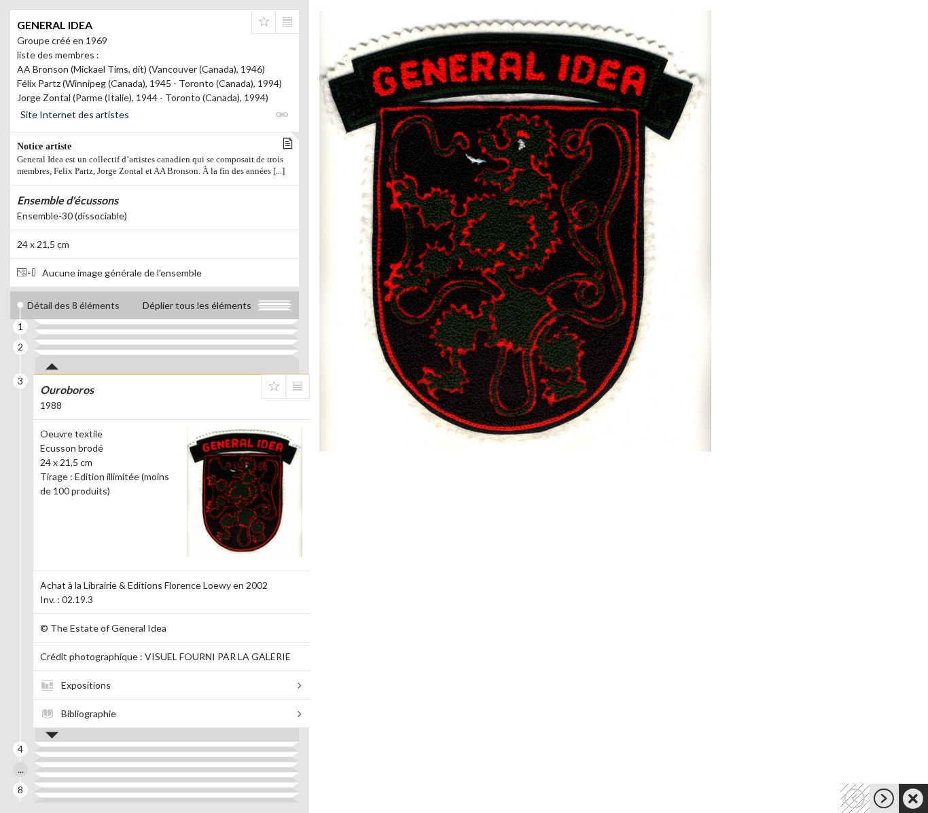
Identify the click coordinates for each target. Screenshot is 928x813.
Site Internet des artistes (74, 114)
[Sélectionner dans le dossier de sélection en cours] (263, 21)
